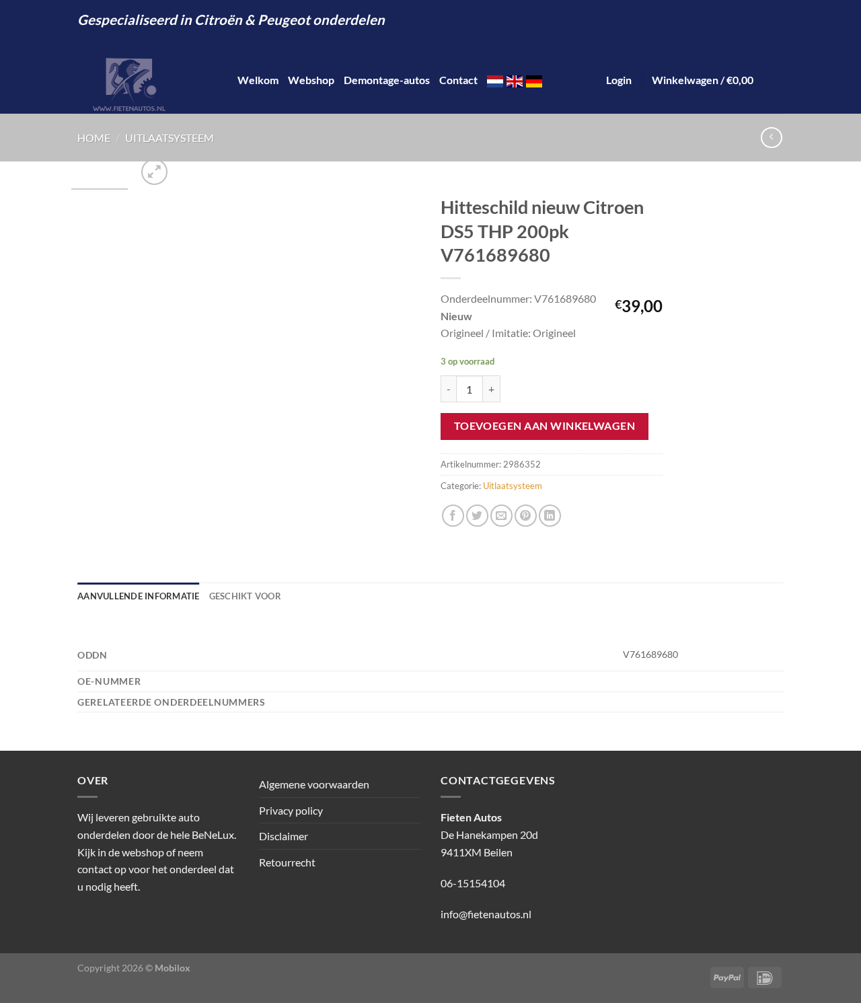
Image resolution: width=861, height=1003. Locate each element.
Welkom (257, 79)
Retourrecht (287, 862)
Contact (458, 79)
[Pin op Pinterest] (526, 516)
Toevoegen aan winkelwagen (545, 426)
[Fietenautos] (147, 80)
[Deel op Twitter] (477, 516)
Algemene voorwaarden (314, 784)
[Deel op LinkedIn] (550, 516)
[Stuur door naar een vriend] (501, 516)
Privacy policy (291, 810)
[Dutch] (495, 79)
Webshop (311, 79)
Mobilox (172, 967)
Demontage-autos (387, 79)
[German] (534, 79)
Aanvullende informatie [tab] (138, 596)
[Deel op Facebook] (453, 516)
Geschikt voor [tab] (245, 596)
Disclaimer (283, 835)
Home (93, 137)
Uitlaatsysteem (169, 137)
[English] (515, 79)
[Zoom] (154, 172)
